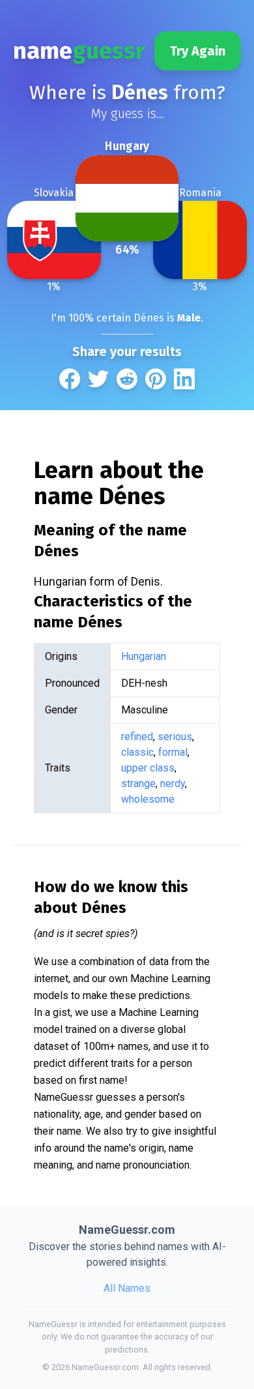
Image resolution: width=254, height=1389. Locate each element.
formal (173, 752)
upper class (148, 768)
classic (137, 752)
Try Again (197, 51)
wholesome (148, 799)
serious (175, 736)
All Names (127, 1288)
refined (137, 736)
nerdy (172, 783)
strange (138, 783)
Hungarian (143, 656)
